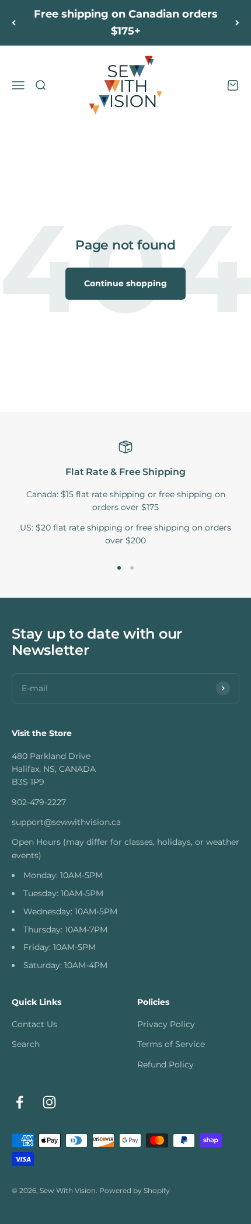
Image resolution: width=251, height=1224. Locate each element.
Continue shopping (125, 283)
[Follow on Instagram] (49, 1102)
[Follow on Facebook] (19, 1102)
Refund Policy (165, 1064)
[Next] (237, 23)
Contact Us (34, 1024)
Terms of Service (171, 1044)
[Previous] (14, 23)
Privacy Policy (166, 1024)
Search (26, 1044)
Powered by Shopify (134, 1190)
